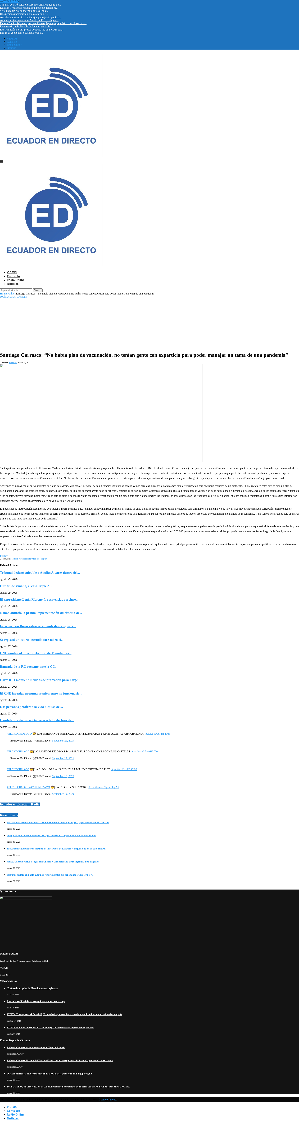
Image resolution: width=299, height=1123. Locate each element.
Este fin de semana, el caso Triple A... (26, 586)
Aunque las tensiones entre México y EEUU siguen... (29, 20)
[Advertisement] (149, 324)
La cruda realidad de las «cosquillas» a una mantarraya (36, 1001)
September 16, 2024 (63, 776)
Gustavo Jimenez (108, 1099)
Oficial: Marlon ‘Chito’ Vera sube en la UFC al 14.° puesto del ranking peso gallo (49, 1073)
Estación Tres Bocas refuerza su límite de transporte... (29, 7)
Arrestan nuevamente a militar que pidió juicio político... (30, 17)
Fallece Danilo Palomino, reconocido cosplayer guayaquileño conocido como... (43, 23)
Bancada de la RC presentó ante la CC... (28, 666)
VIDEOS (12, 38)
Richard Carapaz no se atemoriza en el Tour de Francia (36, 1047)
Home (3, 293)
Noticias (11, 47)
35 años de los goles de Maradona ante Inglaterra (32, 988)
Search (37, 290)
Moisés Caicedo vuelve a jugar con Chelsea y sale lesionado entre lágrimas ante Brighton (53, 861)
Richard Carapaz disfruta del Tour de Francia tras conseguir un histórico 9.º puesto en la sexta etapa (60, 1060)
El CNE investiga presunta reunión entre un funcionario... (41, 693)
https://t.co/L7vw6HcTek (144, 751)
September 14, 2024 (63, 793)
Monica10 (13, 362)
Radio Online (14, 44)
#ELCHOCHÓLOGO (19, 733)
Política (11, 293)
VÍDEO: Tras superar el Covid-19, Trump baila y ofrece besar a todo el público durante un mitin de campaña (64, 1014)
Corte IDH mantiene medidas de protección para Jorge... (40, 680)
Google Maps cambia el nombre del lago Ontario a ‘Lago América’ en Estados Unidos (51, 835)
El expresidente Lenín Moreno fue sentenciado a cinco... (39, 599)
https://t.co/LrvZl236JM (124, 769)
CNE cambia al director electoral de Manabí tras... (35, 653)
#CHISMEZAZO (40, 787)
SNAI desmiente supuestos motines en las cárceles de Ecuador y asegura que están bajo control (56, 848)
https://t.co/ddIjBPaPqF (157, 733)
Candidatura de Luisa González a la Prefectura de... (37, 720)
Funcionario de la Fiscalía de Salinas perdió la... (26, 26)
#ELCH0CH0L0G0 (18, 751)
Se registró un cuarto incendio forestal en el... (24, 10)
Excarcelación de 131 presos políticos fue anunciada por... (31, 29)
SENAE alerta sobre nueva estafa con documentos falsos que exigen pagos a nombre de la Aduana (58, 822)
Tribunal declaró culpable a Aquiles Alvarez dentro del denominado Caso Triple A (50, 875)
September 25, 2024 (63, 740)
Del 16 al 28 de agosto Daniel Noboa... (21, 32)
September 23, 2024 (63, 758)
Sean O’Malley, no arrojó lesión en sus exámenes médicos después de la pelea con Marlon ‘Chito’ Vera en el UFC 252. (68, 1086)
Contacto (12, 41)
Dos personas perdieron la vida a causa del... (24, 13)
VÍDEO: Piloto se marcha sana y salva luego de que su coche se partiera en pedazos (50, 1027)
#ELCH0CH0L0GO (18, 787)
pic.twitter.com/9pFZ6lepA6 (103, 787)
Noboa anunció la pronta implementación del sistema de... (41, 613)
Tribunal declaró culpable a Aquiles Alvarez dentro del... (30, 4)
